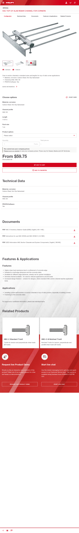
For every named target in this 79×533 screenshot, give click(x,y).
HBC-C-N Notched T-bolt (51, 339)
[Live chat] (11, 530)
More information (8, 86)
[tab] (7, 16)
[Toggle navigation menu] (3, 3)
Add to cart (40, 165)
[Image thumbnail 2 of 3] (19, 63)
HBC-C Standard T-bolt (13, 339)
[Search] (75, 3)
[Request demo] (7, 530)
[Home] (9, 3)
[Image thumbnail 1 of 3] (7, 63)
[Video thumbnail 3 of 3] (31, 63)
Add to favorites (41, 170)
